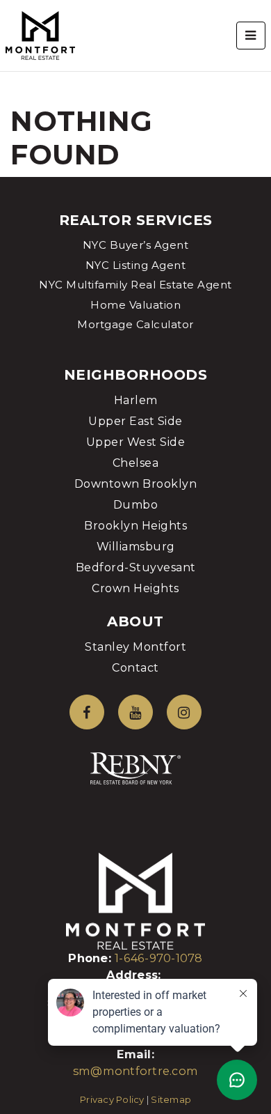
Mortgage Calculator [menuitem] (135, 324)
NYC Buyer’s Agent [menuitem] (136, 245)
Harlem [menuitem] (136, 400)
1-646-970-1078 (159, 958)
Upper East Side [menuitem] (135, 421)
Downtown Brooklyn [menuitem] (135, 483)
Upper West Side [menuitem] (136, 442)
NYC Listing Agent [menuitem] (135, 265)
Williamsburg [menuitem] (136, 546)
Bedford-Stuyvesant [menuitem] (136, 567)
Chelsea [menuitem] (136, 463)
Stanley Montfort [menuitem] (135, 646)
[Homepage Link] (40, 34)
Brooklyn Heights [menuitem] (135, 525)
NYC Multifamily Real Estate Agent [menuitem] (135, 284)
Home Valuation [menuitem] (135, 304)
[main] (135, 88)
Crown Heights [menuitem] (135, 588)
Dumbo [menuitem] (135, 504)
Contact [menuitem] (135, 667)
